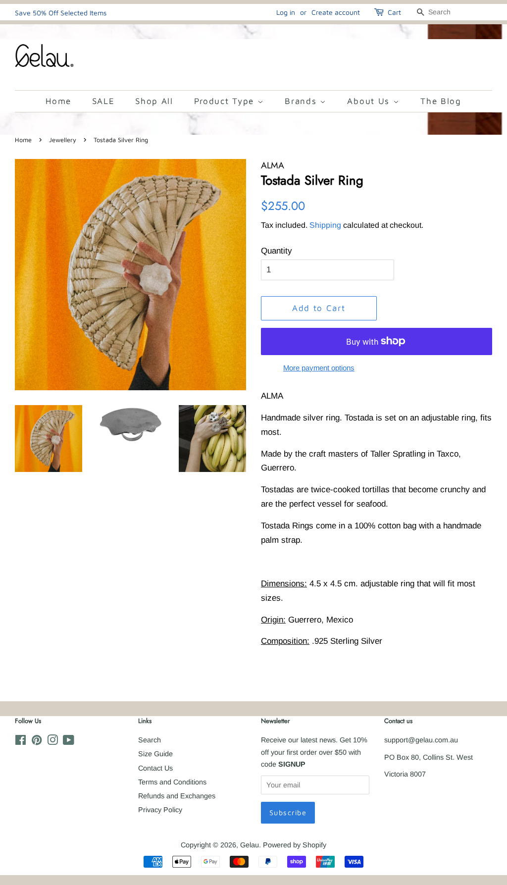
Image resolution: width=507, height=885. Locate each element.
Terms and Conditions (172, 782)
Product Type (225, 101)
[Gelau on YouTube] (68, 742)
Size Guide (155, 754)
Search (149, 740)
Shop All (154, 101)
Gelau (249, 845)
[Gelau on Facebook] (20, 742)
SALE (103, 101)
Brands (302, 101)
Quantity (276, 251)
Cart (394, 12)
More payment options (319, 368)
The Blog (440, 101)
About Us (370, 101)
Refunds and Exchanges (176, 796)
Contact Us (155, 768)
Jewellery (62, 140)
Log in (285, 12)
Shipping (325, 225)
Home (58, 101)
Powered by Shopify (294, 845)
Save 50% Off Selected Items (60, 12)
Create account (335, 12)
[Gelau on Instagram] (52, 742)
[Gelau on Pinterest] (36, 742)
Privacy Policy (160, 810)
